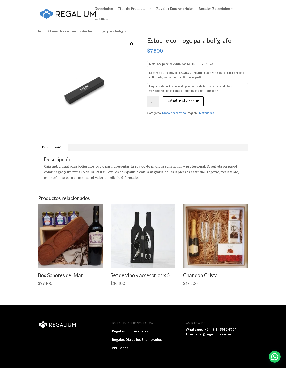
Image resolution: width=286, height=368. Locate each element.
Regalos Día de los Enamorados (137, 339)
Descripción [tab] (53, 147)
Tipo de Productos (132, 9)
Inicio (42, 31)
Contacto (102, 19)
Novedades (104, 9)
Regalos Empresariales (175, 9)
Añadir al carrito (183, 101)
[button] (131, 44)
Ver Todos (120, 347)
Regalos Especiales (214, 9)
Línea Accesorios (63, 31)
